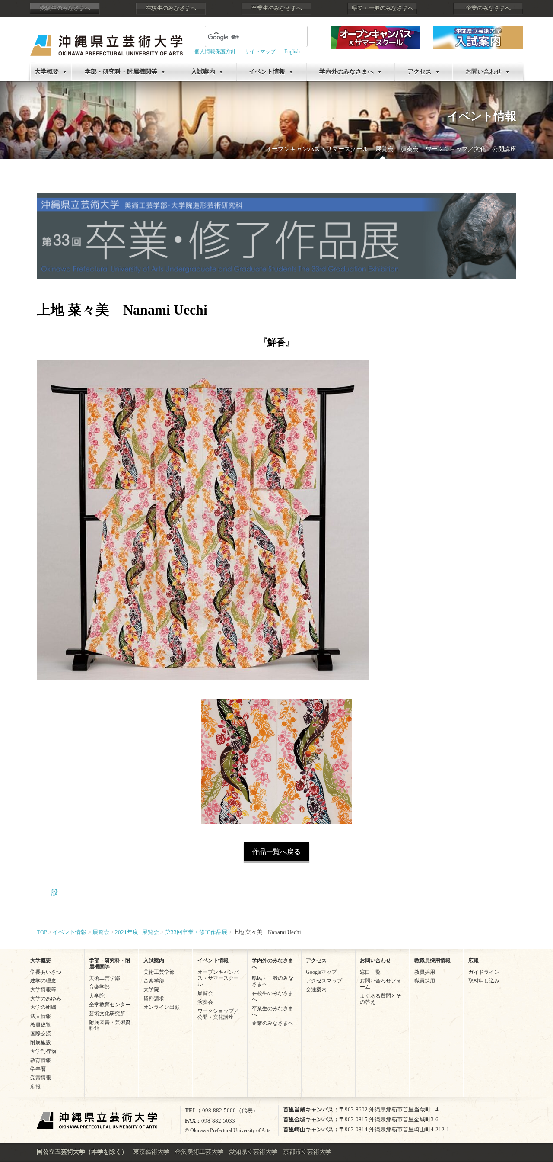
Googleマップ (321, 972)
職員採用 (424, 981)
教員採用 (424, 972)
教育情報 (40, 1060)
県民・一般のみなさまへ (382, 8)
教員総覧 (40, 1025)
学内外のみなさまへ (346, 71)
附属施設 (40, 1043)
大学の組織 (43, 1007)
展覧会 (384, 149)
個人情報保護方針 (215, 51)
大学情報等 (43, 989)
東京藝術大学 (151, 1152)
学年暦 (38, 1069)
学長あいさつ (45, 972)
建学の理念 (43, 981)
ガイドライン (483, 972)
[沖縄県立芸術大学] (106, 39)
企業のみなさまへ (488, 8)
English (292, 51)
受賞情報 (40, 1078)
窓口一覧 (370, 972)
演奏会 (409, 149)
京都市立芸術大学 (307, 1152)
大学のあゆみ (45, 998)
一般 (51, 892)
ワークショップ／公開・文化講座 (218, 1014)
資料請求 (153, 998)
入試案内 (203, 71)
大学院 (97, 996)
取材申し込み (483, 981)
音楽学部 (99, 987)
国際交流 (40, 1033)
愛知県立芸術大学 (253, 1152)
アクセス (419, 71)
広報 (35, 1087)
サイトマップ (260, 51)
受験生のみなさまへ (65, 8)
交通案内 (316, 989)
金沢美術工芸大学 (199, 1152)
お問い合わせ (483, 71)
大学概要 (47, 71)
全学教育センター (109, 1005)
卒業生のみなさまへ (276, 8)
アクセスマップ (324, 981)
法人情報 (40, 1016)
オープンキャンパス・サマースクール (317, 149)
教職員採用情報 (432, 960)
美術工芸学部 (104, 978)
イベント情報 (267, 71)
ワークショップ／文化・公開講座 (471, 149)
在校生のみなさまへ (171, 8)
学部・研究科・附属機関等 (121, 71)
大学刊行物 (43, 1051)
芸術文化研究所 (107, 1014)
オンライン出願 (161, 1007)
